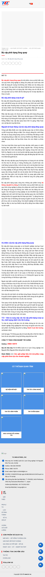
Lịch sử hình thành (4, 512)
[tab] (22, 75)
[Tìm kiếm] (36, 4)
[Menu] (42, 3)
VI (29, 3)
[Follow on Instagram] (7, 567)
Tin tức (5, 555)
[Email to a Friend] (13, 63)
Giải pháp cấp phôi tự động (12, 541)
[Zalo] (41, 551)
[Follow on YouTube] (18, 567)
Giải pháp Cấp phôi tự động (19, 48)
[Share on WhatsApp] (3, 63)
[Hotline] (41, 545)
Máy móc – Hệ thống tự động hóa (14, 538)
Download (7, 558)
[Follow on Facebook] (3, 567)
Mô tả (4, 75)
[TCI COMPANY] (7, 3)
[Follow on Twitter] (11, 567)
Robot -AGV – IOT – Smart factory (14, 547)
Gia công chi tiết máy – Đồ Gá (13, 544)
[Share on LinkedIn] (19, 63)
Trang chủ (5, 48)
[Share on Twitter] (9, 63)
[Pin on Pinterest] (16, 63)
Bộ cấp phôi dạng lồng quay (15, 59)
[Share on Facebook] (6, 63)
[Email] (41, 565)
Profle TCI (4, 506)
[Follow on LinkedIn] (14, 567)
